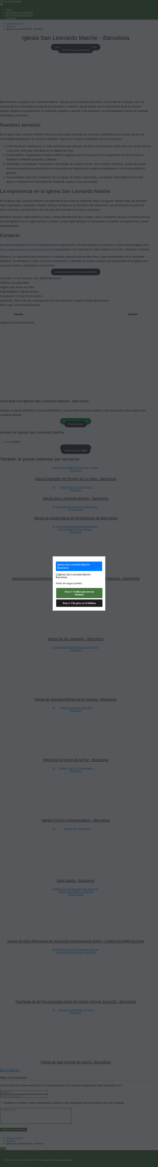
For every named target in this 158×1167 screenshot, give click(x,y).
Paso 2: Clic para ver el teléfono (79, 603)
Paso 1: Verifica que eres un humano (79, 593)
